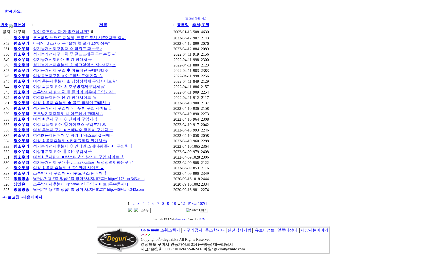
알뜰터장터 (287, 230)
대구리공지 (192, 230)
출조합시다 (215, 230)
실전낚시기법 (239, 230)
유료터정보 (265, 230)
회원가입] (201, 18)
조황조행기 (170, 230)
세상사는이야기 (314, 230)
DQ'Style (204, 219)
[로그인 (189, 18)
